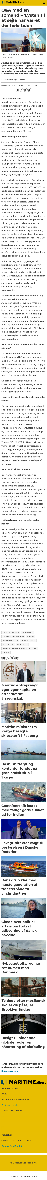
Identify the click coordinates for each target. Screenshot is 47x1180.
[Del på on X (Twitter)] (21, 90)
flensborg (8, 644)
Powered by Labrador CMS (23, 1176)
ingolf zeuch (28, 640)
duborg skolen (11, 632)
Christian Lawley (10, 1105)
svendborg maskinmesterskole (19, 648)
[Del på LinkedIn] (25, 90)
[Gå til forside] (20, 3)
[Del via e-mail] (29, 90)
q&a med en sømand (13, 636)
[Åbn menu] (44, 3)
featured (22, 644)
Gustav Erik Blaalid (11, 1146)
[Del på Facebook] (17, 90)
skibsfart (27, 632)
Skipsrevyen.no (9, 1071)
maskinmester (10, 640)
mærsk (30, 636)
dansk (6, 652)
